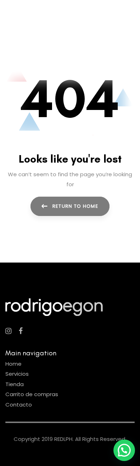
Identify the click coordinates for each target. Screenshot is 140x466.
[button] (124, 450)
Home (13, 363)
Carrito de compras (31, 394)
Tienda (14, 384)
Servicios (17, 374)
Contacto (18, 404)
